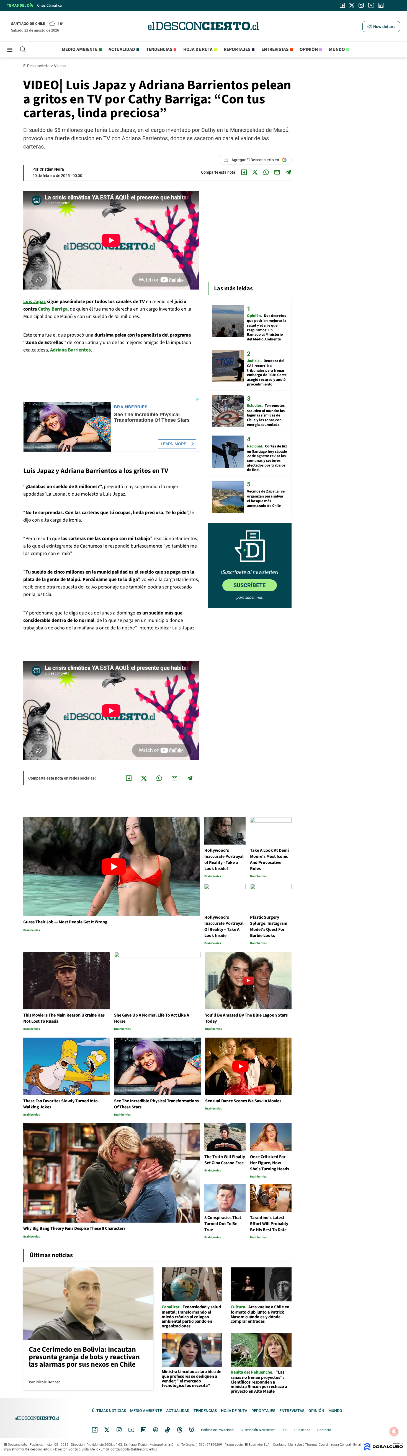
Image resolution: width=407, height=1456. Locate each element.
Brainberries (131, 407)
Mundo (337, 49)
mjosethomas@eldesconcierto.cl (28, 1449)
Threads (179, 1430)
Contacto (324, 1430)
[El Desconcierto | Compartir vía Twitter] (255, 172)
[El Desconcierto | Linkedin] (380, 5)
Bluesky (191, 1429)
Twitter (107, 1430)
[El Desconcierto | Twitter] (352, 5)
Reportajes (237, 49)
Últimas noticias (109, 1410)
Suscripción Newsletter (258, 1430)
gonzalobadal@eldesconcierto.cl (134, 1449)
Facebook (94, 1429)
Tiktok (167, 1429)
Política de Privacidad (217, 1430)
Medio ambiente (79, 49)
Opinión (309, 49)
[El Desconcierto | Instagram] (361, 5)
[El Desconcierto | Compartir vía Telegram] (288, 172)
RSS (284, 1430)
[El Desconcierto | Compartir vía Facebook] (244, 172)
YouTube (131, 1430)
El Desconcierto (36, 66)
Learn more (173, 444)
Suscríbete (249, 585)
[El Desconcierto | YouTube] (371, 5)
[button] (381, 26)
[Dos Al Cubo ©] (383, 1449)
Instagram (119, 1429)
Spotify (155, 1429)
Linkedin (143, 1429)
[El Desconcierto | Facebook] (342, 5)
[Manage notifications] (394, 1431)
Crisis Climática (49, 5)
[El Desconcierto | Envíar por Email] (277, 172)
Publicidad (302, 1430)
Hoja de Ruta (198, 49)
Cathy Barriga (53, 309)
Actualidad (122, 49)
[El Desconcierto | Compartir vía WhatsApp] (266, 172)
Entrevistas (274, 49)
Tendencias (159, 49)
